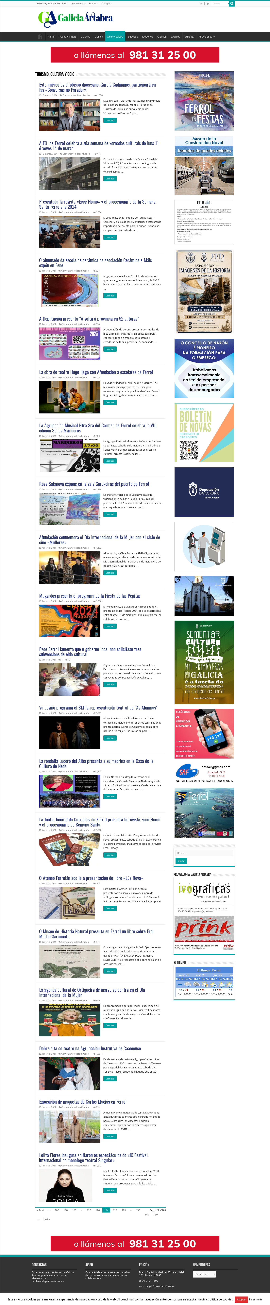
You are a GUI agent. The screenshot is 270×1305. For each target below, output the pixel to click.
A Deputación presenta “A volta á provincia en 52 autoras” (89, 318)
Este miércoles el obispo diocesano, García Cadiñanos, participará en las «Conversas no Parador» (97, 87)
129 (124, 1210)
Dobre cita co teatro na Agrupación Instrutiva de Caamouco (90, 1048)
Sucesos (133, 36)
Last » (46, 1219)
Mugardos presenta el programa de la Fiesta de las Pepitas (90, 595)
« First (40, 1210)
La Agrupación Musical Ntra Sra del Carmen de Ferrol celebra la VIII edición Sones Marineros (98, 428)
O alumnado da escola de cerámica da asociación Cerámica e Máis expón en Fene (95, 262)
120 (74, 1210)
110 (65, 1210)
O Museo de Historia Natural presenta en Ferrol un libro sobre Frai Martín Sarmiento (96, 934)
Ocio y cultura (115, 36)
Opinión (162, 36)
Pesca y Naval (67, 36)
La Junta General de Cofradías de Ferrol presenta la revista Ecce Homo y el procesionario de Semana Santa (99, 822)
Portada (40, 36)
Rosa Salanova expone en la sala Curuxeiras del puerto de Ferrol (94, 483)
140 (147, 1214)
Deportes (147, 36)
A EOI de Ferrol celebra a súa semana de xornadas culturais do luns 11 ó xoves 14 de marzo (99, 145)
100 (57, 1210)
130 (138, 1210)
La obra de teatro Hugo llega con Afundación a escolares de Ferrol (96, 371)
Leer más (110, 120)
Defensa (85, 36)
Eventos (175, 36)
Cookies (169, 1286)
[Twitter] (208, 3)
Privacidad (158, 1286)
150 (155, 1214)
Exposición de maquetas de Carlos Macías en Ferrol (83, 1101)
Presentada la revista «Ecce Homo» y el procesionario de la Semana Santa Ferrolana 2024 (97, 204)
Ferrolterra (77, 3)
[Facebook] (204, 3)
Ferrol (51, 36)
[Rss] (200, 3)
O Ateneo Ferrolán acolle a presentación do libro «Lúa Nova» (91, 877)
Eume (92, 3)
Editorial (189, 36)
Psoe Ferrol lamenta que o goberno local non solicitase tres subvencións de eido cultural (90, 651)
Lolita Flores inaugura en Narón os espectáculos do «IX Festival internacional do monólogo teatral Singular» (93, 1157)
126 (97, 1210)
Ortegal (106, 3)
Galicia (99, 36)
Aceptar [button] (241, 1299)
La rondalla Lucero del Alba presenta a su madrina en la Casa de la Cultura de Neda (96, 763)
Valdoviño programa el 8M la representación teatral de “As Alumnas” (98, 707)
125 (89, 1210)
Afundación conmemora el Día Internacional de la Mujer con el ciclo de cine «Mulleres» (99, 539)
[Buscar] (232, 4)
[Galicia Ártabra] (75, 18)
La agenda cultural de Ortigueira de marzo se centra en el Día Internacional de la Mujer (92, 992)
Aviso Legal (145, 1286)
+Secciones (205, 36)
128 (115, 1210)
